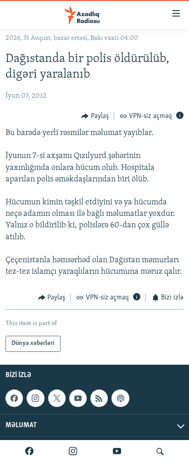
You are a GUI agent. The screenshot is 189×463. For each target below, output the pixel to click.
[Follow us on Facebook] (14, 398)
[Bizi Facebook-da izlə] (29, 451)
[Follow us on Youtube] (78, 398)
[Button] (95, 116)
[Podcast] (120, 398)
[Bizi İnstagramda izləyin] (73, 451)
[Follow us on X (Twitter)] (57, 398)
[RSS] (99, 398)
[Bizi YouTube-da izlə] (117, 451)
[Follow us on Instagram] (35, 398)
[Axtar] (160, 451)
